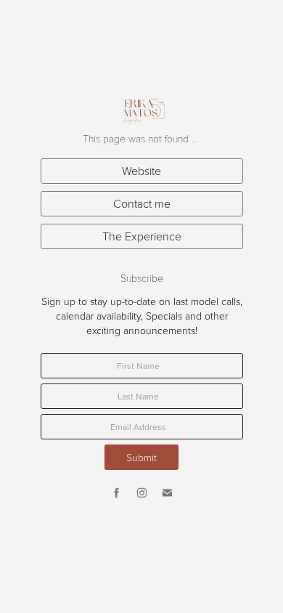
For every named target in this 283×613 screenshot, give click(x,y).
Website (141, 171)
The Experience (141, 236)
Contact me (142, 203)
